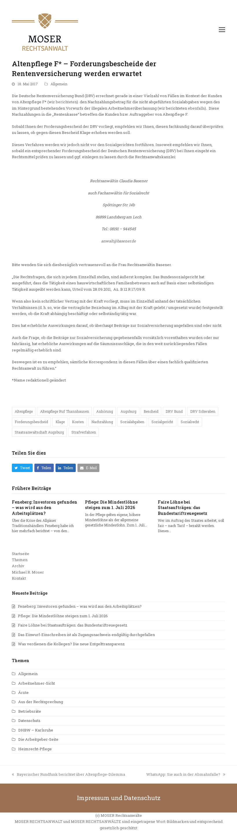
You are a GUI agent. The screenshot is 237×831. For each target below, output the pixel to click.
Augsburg (128, 411)
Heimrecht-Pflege (35, 748)
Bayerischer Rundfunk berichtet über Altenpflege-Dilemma (71, 774)
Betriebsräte (29, 711)
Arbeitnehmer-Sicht (36, 683)
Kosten (78, 421)
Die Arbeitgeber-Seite (38, 739)
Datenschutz (29, 720)
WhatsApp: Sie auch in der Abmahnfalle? (183, 774)
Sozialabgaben (132, 421)
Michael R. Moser (28, 572)
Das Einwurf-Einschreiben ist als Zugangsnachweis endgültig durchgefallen (86, 634)
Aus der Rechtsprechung (40, 701)
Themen (19, 559)
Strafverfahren (83, 432)
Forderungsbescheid (31, 421)
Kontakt (19, 578)
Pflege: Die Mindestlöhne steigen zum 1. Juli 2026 (111, 505)
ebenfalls (196, 108)
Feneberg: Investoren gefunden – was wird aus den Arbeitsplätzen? (44, 507)
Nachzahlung (102, 421)
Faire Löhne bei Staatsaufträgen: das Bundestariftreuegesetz (182, 507)
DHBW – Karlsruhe (35, 730)
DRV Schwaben (202, 411)
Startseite (20, 553)
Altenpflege (24, 411)
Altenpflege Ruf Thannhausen (64, 411)
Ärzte (23, 692)
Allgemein (59, 84)
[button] (222, 29)
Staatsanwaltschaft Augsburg (39, 432)
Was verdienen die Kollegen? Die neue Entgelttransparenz (71, 643)
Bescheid (151, 411)
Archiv (18, 565)
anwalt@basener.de (118, 241)
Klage (60, 421)
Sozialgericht (162, 421)
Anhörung (104, 411)
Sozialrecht (190, 421)
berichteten (66, 101)
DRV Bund (174, 411)
